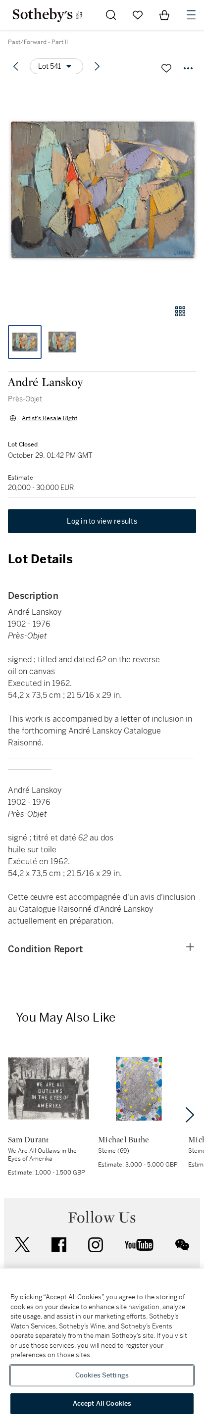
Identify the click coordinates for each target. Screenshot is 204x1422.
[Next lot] (97, 66)
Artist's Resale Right (49, 418)
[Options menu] (188, 68)
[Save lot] (166, 68)
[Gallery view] (180, 311)
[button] (102, 189)
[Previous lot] (16, 66)
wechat (182, 1245)
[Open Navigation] (191, 14)
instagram (95, 1244)
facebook (58, 1244)
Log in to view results (102, 521)
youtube (139, 1245)
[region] (102, 1345)
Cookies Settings (102, 1375)
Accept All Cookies (102, 1403)
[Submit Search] (111, 15)
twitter (22, 1244)
